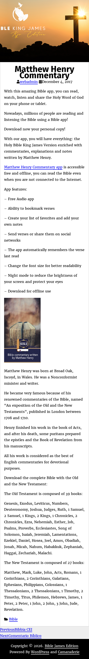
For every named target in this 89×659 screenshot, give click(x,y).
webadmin (29, 82)
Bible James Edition (61, 646)
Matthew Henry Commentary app (33, 167)
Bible (13, 619)
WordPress (40, 652)
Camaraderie (68, 652)
